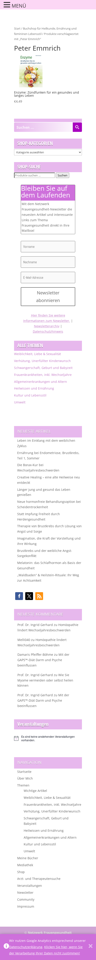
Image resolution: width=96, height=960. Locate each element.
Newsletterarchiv (46, 326)
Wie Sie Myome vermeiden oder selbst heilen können (45, 680)
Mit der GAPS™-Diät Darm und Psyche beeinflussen (43, 659)
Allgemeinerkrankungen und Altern (40, 381)
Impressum (25, 906)
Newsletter (25, 892)
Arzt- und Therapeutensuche (39, 878)
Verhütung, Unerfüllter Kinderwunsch (42, 361)
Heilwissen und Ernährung (34, 388)
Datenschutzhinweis (48, 331)
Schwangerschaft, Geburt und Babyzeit (43, 368)
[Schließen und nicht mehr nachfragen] (90, 947)
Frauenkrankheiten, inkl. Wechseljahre (43, 375)
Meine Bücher (27, 858)
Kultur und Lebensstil (30, 395)
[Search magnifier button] (77, 127)
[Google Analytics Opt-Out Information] (6, 947)
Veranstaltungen (29, 885)
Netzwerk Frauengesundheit (50, 932)
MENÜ (19, 5)
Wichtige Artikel (35, 791)
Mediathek (25, 865)
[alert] (48, 738)
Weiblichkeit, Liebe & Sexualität (37, 354)
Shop (21, 872)
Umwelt (19, 402)
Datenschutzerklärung (25, 947)
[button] (19, 596)
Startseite (24, 771)
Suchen (62, 175)
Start (17, 28)
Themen (23, 785)
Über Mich (25, 778)
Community (25, 899)
